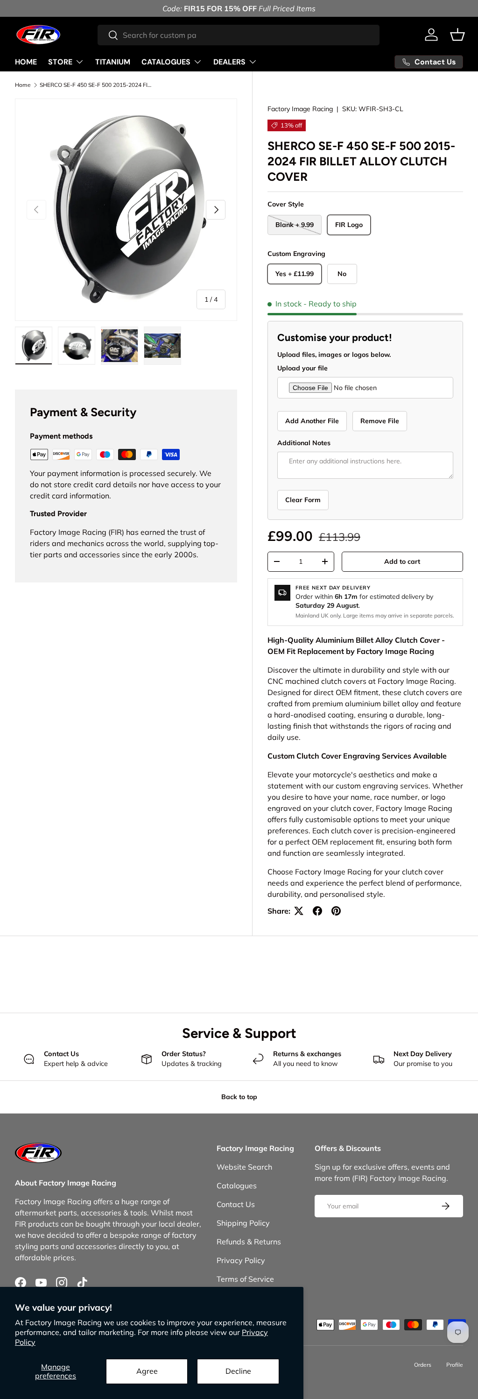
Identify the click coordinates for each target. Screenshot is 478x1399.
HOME (26, 62)
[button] (457, 34)
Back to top (239, 1097)
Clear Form (303, 500)
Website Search (244, 1167)
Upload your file (302, 368)
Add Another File (312, 421)
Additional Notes (303, 443)
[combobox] (239, 35)
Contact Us (236, 1204)
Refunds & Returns (249, 1241)
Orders (422, 1364)
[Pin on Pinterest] (336, 911)
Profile (454, 1364)
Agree (147, 1371)
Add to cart (402, 561)
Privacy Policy (241, 1260)
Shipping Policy (243, 1223)
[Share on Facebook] (317, 911)
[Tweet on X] (298, 911)
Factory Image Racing (300, 109)
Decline (238, 1371)
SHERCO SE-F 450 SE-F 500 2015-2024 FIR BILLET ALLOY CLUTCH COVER (96, 85)
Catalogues (237, 1185)
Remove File (379, 421)
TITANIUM (112, 62)
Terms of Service (245, 1279)
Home (23, 85)
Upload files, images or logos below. (334, 354)
